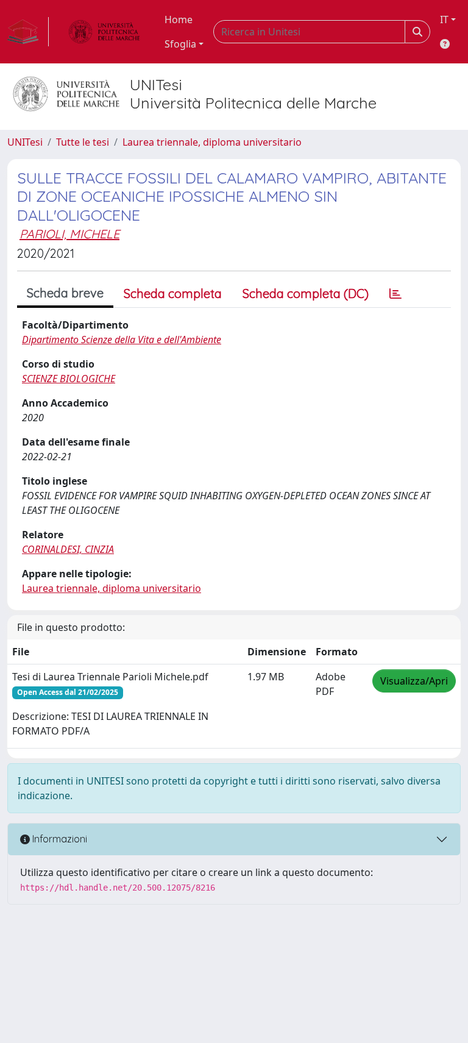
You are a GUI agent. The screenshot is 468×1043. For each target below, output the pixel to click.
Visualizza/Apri (414, 681)
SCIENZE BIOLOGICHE (68, 378)
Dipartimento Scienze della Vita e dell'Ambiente (121, 339)
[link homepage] (28, 31)
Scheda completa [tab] (173, 293)
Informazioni (58, 839)
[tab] (395, 294)
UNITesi (25, 142)
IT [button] (444, 19)
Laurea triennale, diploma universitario (212, 142)
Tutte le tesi (82, 142)
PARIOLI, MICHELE (69, 233)
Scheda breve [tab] (65, 293)
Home (179, 19)
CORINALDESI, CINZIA (68, 549)
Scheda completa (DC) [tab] (306, 293)
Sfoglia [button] (180, 44)
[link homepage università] (104, 31)
